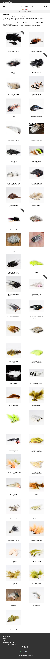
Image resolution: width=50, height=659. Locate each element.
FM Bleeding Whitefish (36, 183)
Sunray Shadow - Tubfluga (13, 316)
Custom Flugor (24, 11)
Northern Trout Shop (26, 6)
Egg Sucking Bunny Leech (36, 316)
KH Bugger (36, 494)
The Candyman (36, 450)
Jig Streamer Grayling (36, 250)
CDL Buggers (14, 583)
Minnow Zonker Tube (36, 116)
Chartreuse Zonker (36, 361)
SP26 (14, 116)
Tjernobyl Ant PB (36, 94)
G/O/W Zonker (36, 472)
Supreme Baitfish (36, 561)
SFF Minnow (36, 516)
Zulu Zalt (13, 516)
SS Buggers (13, 605)
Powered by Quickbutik (25, 656)
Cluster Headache (13, 450)
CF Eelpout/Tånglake (13, 339)
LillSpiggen (36, 339)
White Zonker (13, 383)
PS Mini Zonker (36, 605)
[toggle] (4, 6)
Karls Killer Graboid (13, 94)
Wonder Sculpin (14, 205)
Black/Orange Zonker (13, 50)
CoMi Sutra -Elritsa (36, 227)
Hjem (20, 11)
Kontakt (5, 638)
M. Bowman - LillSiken (13, 294)
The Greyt (13, 250)
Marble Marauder (36, 294)
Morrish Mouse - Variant (36, 383)
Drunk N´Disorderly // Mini (13, 183)
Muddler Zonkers (36, 72)
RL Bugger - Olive (36, 583)
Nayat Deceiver (36, 139)
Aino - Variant (13, 139)
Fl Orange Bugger (36, 539)
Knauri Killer (13, 227)
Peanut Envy (14, 161)
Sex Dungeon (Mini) (36, 161)
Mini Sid (36, 272)
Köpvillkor (5, 640)
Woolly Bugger (13, 539)
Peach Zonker (13, 561)
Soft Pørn (13, 72)
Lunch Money (13, 494)
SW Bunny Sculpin (13, 405)
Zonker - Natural (36, 205)
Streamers (29, 11)
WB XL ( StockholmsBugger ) (14, 472)
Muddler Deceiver (13, 272)
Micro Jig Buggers (36, 405)
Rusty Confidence (36, 50)
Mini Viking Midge (13, 361)
